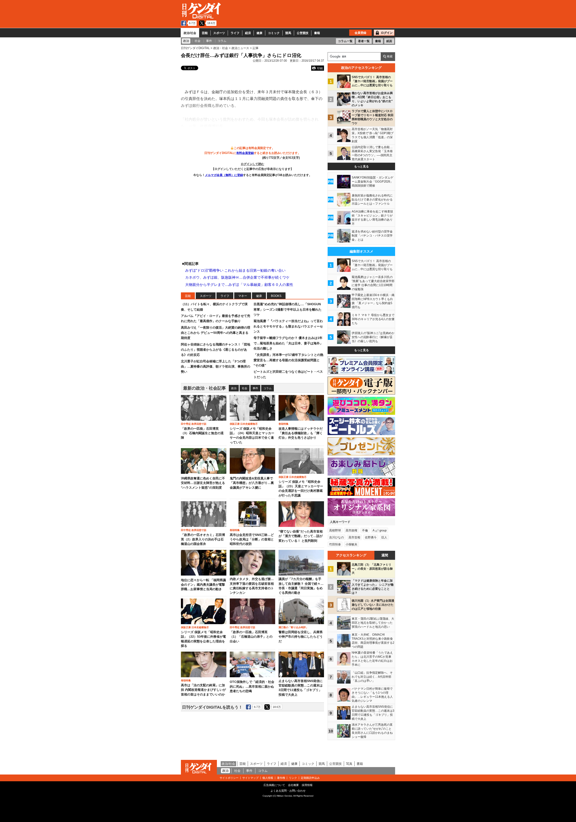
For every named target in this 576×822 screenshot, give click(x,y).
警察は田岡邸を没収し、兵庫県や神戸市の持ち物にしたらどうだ (301, 636)
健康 (259, 33)
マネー (242, 296)
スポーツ (219, 33)
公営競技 (302, 33)
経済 (248, 33)
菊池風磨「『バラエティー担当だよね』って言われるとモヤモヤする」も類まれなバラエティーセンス (288, 326)
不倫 (365, 530)
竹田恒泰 (335, 544)
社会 (244, 388)
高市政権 (351, 530)
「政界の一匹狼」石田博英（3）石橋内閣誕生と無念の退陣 (202, 433)
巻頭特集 (283, 423)
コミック (274, 33)
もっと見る (361, 166)
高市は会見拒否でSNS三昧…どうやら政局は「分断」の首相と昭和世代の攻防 (252, 539)
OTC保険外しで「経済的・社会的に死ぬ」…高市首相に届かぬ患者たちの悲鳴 (252, 686)
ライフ (235, 33)
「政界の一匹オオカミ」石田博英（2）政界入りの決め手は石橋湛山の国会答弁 (203, 539)
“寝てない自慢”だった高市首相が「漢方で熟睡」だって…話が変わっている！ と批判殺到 (301, 536)
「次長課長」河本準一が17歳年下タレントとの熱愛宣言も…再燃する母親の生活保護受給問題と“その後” (288, 360)
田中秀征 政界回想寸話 (193, 423)
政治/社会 (190, 33)
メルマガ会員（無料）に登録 (224, 175)
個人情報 (267, 778)
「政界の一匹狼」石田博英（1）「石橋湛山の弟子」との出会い (251, 636)
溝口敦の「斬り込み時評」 (293, 627)
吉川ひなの (336, 537)
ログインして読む (252, 164)
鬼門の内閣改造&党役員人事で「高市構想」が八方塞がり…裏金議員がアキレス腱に (252, 483)
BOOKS (276, 296)
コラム (267, 388)
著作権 (281, 778)
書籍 (317, 33)
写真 (349, 764)
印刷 (320, 68)
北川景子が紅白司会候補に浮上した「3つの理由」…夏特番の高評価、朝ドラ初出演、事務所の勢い (215, 366)
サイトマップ (250, 778)
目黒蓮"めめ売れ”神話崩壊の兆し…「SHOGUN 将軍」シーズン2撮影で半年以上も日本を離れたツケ (288, 309)
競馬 (288, 33)
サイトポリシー (229, 778)
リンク (293, 778)
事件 (255, 388)
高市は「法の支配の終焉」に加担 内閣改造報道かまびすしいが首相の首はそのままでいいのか (203, 690)
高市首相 (354, 537)
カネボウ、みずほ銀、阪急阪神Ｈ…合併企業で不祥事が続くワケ (237, 277)
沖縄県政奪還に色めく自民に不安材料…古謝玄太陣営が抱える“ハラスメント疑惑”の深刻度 (203, 483)
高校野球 (335, 530)
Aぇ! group (380, 530)
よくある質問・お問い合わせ (288, 790)
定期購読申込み (310, 778)
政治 (233, 388)
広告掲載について (274, 785)
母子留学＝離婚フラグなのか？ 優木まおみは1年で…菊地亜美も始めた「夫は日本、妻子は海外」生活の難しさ (288, 343)
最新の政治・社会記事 (204, 388)
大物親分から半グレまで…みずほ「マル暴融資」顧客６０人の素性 (239, 285)
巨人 (384, 537)
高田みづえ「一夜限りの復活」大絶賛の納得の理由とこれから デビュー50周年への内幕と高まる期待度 (215, 333)
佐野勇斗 (371, 537)
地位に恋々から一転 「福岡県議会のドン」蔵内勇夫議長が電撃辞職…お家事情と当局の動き (203, 584)
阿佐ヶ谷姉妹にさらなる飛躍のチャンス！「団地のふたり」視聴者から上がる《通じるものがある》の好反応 (215, 350)
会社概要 (293, 785)
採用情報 (307, 785)
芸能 (205, 33)
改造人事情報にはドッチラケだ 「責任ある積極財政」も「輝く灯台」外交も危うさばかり (301, 433)
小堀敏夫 (351, 544)
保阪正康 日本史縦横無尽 (244, 423)
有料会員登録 (245, 153)
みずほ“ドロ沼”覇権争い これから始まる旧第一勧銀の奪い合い (235, 270)
